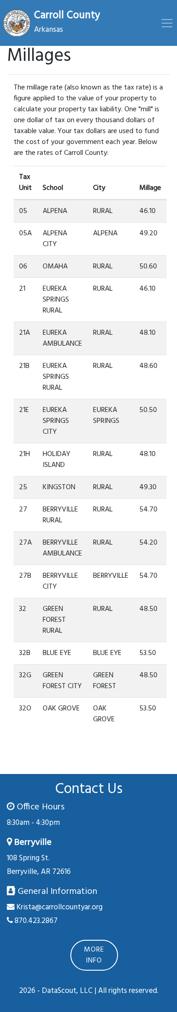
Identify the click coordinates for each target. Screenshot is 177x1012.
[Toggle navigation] (167, 23)
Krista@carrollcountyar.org (59, 907)
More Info (94, 955)
